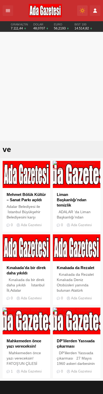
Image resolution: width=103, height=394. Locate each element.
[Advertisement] (51, 86)
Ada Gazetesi (31, 225)
